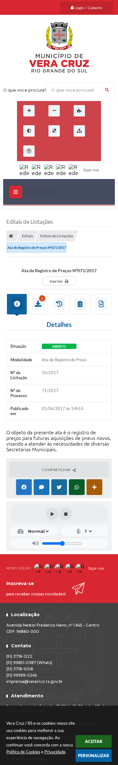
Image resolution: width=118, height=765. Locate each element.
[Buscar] (107, 90)
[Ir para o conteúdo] (48, 151)
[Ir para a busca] (76, 151)
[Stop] (65, 514)
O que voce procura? (24, 90)
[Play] (52, 514)
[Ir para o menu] (62, 151)
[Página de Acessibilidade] (29, 151)
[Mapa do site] (79, 130)
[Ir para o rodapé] (90, 151)
